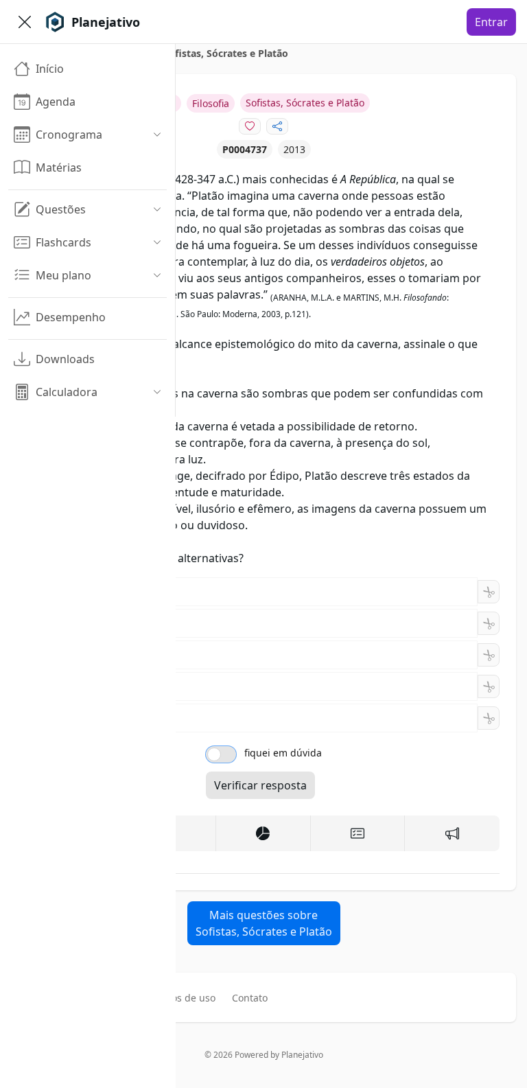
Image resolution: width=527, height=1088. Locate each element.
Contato (250, 997)
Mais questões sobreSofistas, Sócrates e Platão (264, 923)
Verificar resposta (260, 785)
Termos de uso (181, 997)
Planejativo (302, 1055)
